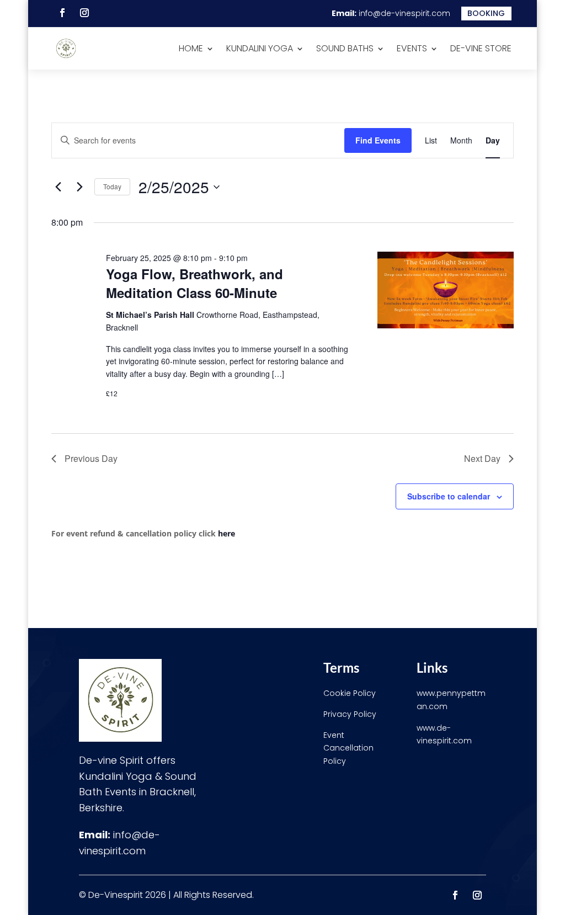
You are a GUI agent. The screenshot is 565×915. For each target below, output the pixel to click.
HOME (191, 48)
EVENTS (412, 48)
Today (112, 186)
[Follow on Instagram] (84, 13)
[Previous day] (58, 187)
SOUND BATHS (345, 48)
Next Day (482, 458)
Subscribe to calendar (448, 496)
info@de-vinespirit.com (404, 13)
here (226, 533)
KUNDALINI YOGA (259, 48)
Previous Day (91, 458)
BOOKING (486, 13)
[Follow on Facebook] (62, 13)
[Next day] (79, 187)
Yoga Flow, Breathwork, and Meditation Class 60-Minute (194, 283)
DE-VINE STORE (480, 48)
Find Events (378, 140)
